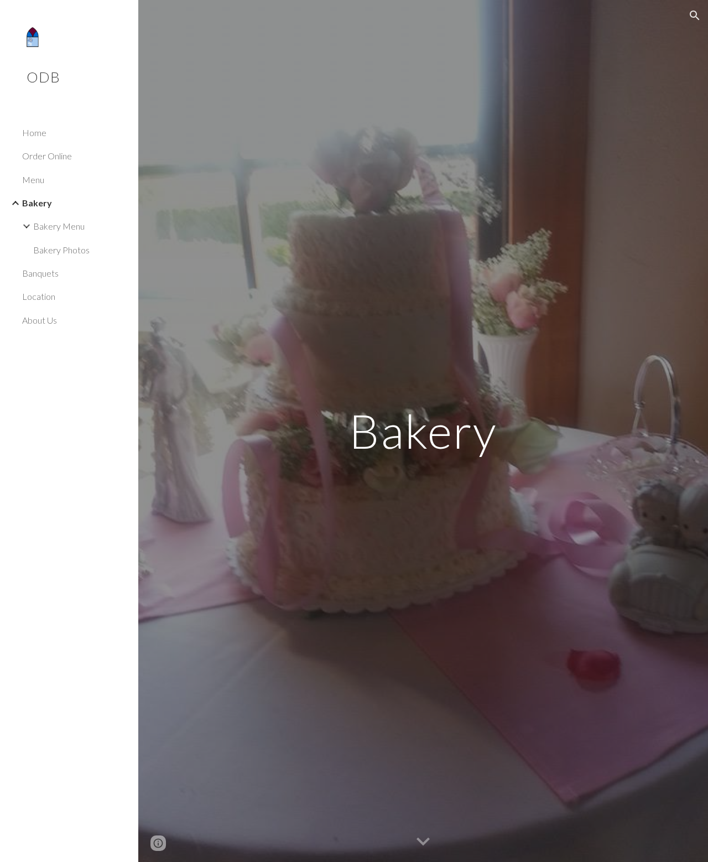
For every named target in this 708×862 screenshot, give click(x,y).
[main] (423, 431)
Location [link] (38, 296)
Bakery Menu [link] (59, 226)
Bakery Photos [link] (61, 250)
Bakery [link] (37, 203)
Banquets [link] (40, 273)
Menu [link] (33, 179)
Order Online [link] (47, 155)
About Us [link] (39, 320)
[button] (694, 15)
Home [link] (34, 132)
